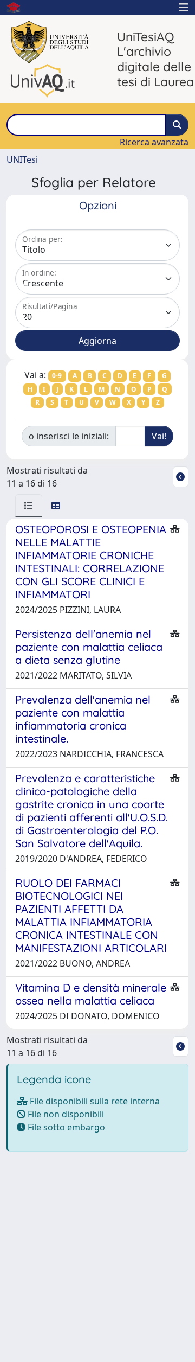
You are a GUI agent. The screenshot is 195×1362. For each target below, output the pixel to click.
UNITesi (22, 159)
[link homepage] (17, 7)
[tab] (28, 505)
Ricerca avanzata (154, 142)
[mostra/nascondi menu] (183, 7)
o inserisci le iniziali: (69, 436)
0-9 (57, 375)
